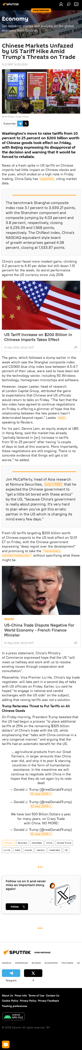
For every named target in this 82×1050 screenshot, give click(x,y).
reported (46, 179)
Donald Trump (64, 842)
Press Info (21, 995)
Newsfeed (37, 842)
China (49, 842)
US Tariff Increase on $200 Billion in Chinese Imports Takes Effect (38, 337)
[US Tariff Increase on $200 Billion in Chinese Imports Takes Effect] (41, 305)
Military (67, 963)
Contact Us (52, 995)
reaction (40, 850)
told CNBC (53, 484)
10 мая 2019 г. (41, 794)
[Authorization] (61, 4)
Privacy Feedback (48, 1000)
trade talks (54, 850)
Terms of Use (36, 995)
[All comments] (6, 1044)
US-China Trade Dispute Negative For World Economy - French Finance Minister (39, 630)
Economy (8, 842)
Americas (21, 963)
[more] (76, 347)
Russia (36, 963)
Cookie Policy (10, 1000)
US (66, 850)
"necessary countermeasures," (31, 553)
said (61, 417)
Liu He (7, 850)
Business (22, 842)
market (28, 850)
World (9, 619)
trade (17, 850)
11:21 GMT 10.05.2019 (14, 64)
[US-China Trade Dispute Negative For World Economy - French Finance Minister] (41, 590)
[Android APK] (14, 1017)
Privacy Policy (28, 1000)
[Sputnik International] (11, 5)
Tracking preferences (14, 1006)
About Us (7, 995)
